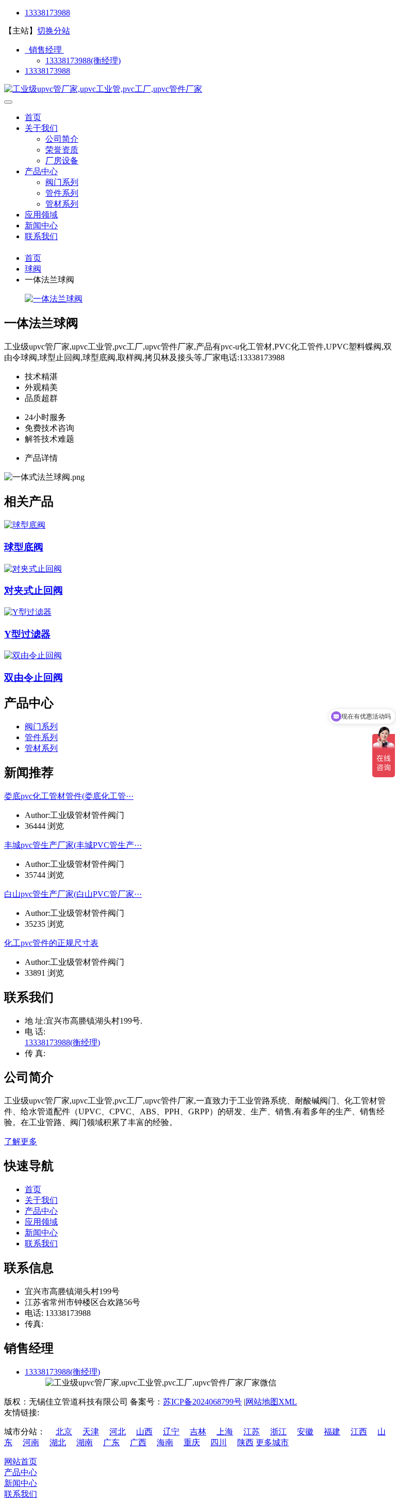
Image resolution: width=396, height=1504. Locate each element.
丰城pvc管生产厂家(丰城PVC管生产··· (73, 845)
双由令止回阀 (33, 677)
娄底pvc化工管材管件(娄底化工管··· (69, 796)
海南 (165, 1442)
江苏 (251, 1431)
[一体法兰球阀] (53, 298)
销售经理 (44, 49)
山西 (144, 1431)
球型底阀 (23, 547)
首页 (33, 117)
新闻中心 (41, 225)
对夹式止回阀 (33, 590)
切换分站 (53, 30)
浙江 (278, 1431)
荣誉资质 (61, 149)
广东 (111, 1442)
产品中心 (41, 171)
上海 (225, 1431)
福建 (332, 1431)
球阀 (33, 268)
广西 (138, 1442)
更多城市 (272, 1442)
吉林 (198, 1431)
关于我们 (41, 128)
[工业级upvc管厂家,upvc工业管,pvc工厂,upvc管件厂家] (103, 89)
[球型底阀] (24, 525)
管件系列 (61, 193)
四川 (218, 1442)
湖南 (84, 1442)
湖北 (58, 1442)
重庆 (192, 1442)
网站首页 (20, 1461)
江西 (359, 1431)
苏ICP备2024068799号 (202, 1401)
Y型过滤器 (27, 634)
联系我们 (41, 236)
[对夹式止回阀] (33, 568)
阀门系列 (61, 182)
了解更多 (20, 1141)
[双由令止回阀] (33, 655)
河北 (117, 1431)
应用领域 (41, 214)
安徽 (305, 1431)
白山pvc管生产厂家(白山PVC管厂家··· (73, 894)
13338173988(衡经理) (83, 60)
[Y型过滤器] (28, 612)
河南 (31, 1442)
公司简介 (61, 139)
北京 (64, 1431)
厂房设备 (61, 160)
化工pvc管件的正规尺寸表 (51, 943)
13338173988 (47, 12)
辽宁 (171, 1431)
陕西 (245, 1442)
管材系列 (61, 203)
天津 (90, 1431)
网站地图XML (271, 1401)
